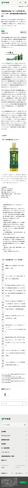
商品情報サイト (4, 473)
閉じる (23, 482)
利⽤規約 (2, 467)
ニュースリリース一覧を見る (4, 403)
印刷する (22, 32)
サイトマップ (17, 467)
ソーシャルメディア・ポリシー (20, 465)
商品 (3, 31)
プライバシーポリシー (5, 465)
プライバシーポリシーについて (9, 485)
